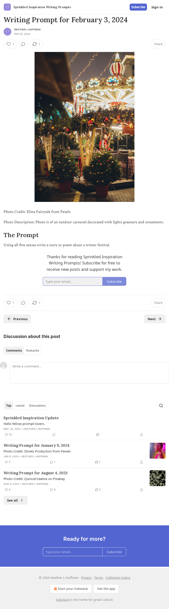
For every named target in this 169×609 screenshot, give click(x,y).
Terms (98, 578)
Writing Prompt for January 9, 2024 (37, 445)
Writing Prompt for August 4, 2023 (36, 473)
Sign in (157, 7)
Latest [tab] (20, 406)
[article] (84, 426)
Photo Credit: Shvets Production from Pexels (37, 451)
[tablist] (23, 350)
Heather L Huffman (27, 29)
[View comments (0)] (23, 44)
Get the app (106, 589)
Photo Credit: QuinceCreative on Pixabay (34, 478)
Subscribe (138, 7)
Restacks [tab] (32, 350)
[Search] (161, 405)
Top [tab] (8, 406)
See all (12, 500)
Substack (62, 600)
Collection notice (118, 578)
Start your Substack (73, 589)
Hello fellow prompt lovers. (24, 423)
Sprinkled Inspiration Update (31, 417)
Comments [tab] (14, 350)
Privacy (86, 578)
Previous (20, 319)
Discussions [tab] (37, 406)
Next (152, 319)
